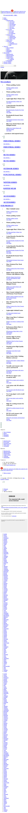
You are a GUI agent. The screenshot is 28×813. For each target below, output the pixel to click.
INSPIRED (9, 51)
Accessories (9, 41)
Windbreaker (12, 36)
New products (6, 82)
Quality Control (9, 58)
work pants (11, 23)
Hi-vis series (9, 29)
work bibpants (12, 24)
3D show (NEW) (7, 62)
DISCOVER (6, 52)
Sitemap (7, 479)
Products (5, 19)
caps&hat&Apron (13, 43)
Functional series (7, 443)
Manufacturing (9, 54)
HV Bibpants (12, 33)
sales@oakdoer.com (6, 11)
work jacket (12, 21)
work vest (11, 27)
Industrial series (9, 20)
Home (4, 17)
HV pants (11, 32)
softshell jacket (12, 37)
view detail (8, 89)
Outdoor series (9, 34)
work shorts (12, 28)
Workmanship (9, 56)
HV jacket (11, 30)
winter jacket (12, 38)
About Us (5, 46)
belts (10, 45)
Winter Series (9, 40)
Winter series (6, 444)
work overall (12, 25)
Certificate (11, 59)
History (8, 49)
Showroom (8, 50)
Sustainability (9, 60)
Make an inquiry (7, 473)
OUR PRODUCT (7, 206)
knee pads (11, 42)
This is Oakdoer (10, 47)
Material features (10, 55)
